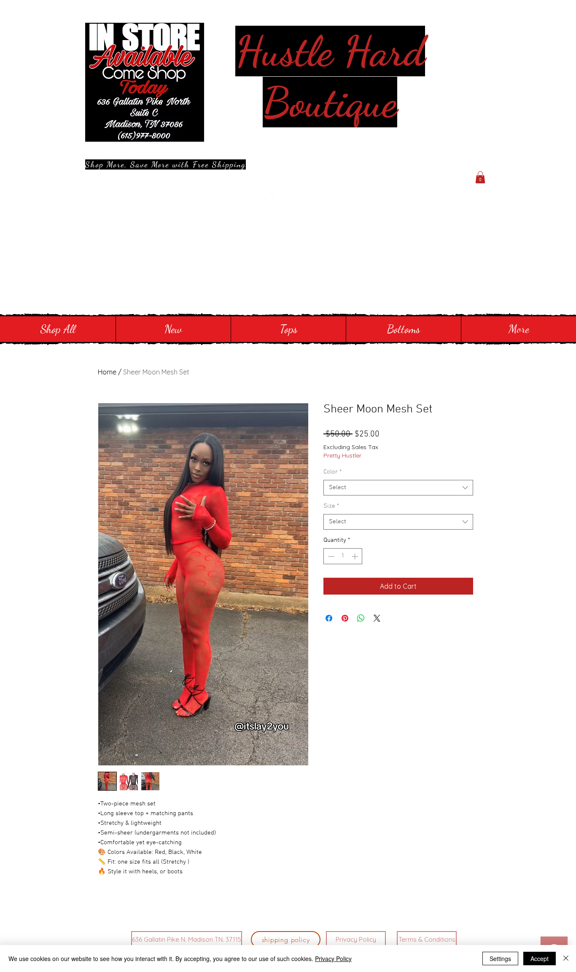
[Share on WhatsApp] (361, 618)
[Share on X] (377, 618)
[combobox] (398, 488)
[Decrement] (330, 556)
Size (331, 506)
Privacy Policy (333, 958)
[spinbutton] (343, 556)
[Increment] (355, 556)
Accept (539, 958)
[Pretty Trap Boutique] (288, 199)
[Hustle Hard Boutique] (267, 199)
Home (107, 372)
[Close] (566, 958)
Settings (500, 958)
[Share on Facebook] (329, 618)
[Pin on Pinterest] (345, 618)
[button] (480, 177)
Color (332, 472)
